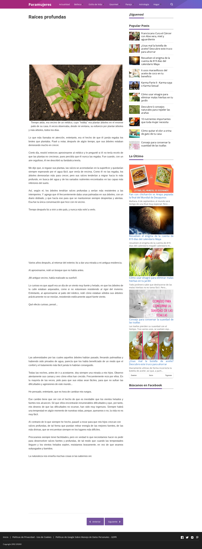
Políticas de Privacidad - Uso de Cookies (31, 537)
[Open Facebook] (182, 537)
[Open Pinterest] (197, 537)
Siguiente (168, 375)
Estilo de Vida (95, 4)
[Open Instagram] (192, 537)
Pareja (129, 4)
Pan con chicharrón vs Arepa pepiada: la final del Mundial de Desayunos (151, 196)
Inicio (151, 375)
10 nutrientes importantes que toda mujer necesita (156, 121)
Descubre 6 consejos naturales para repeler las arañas (155, 109)
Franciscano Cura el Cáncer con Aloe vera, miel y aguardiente (156, 36)
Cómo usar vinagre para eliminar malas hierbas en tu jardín (157, 97)
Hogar (156, 4)
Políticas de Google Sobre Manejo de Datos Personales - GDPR (86, 537)
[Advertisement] (76, 41)
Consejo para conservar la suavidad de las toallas (155, 144)
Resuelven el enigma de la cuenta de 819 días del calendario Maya (155, 61)
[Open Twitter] (187, 537)
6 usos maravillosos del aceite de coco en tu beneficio (154, 73)
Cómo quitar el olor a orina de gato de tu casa (156, 132)
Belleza (77, 4)
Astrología (144, 4)
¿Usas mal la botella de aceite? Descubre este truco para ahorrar (156, 48)
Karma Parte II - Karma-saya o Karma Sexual (156, 84)
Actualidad (64, 4)
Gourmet (113, 4)
